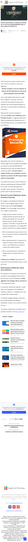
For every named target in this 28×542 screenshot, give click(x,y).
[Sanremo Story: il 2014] (5, 365)
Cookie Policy (18, 510)
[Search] (26, 2)
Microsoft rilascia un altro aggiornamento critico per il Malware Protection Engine (18, 331)
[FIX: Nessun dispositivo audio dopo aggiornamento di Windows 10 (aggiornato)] (5, 357)
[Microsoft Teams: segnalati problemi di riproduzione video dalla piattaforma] (5, 323)
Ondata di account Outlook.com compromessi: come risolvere (18, 339)
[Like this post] (10, 419)
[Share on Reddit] (17, 419)
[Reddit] (18, 506)
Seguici (14, 412)
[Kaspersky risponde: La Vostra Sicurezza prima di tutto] (5, 349)
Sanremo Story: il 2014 (16, 364)
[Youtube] (14, 506)
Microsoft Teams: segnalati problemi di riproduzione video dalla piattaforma (17, 322)
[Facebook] (9, 506)
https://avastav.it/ (19, 311)
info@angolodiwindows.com (16, 503)
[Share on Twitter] (13, 419)
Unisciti (14, 73)
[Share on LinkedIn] (15, 419)
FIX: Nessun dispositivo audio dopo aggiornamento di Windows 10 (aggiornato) (18, 356)
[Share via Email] (21, 419)
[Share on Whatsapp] (18, 419)
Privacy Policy (10, 510)
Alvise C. (4, 30)
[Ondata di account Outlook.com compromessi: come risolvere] (5, 340)
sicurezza (3, 305)
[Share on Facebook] (12, 419)
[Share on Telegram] (20, 419)
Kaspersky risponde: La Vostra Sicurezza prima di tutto (17, 348)
